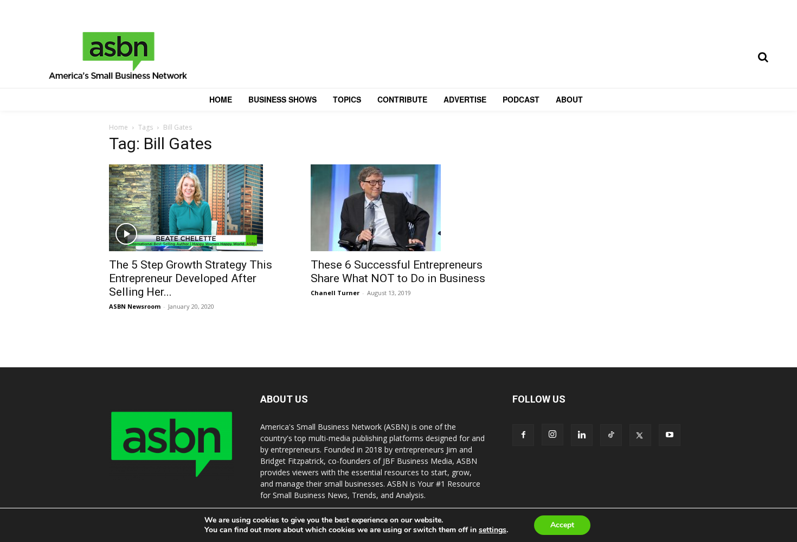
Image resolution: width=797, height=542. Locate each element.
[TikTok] (611, 435)
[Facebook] (523, 435)
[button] (763, 57)
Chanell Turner (335, 293)
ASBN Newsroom (134, 306)
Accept (562, 525)
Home (118, 127)
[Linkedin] (582, 435)
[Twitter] (640, 435)
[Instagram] (552, 434)
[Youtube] (669, 435)
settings (492, 530)
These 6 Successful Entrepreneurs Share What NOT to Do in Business (398, 271)
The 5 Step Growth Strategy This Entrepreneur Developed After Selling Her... (190, 278)
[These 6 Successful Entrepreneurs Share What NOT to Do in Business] (398, 207)
